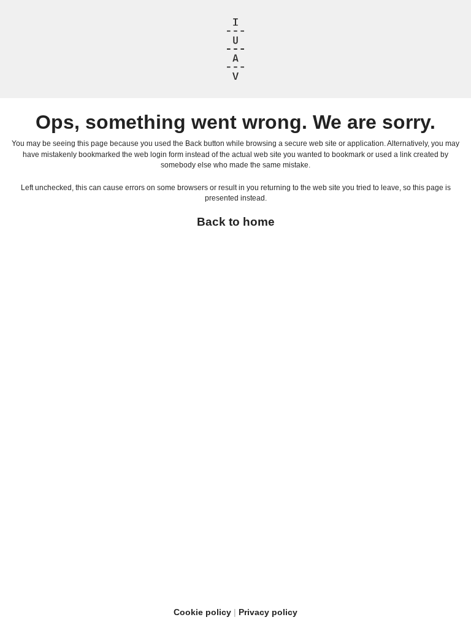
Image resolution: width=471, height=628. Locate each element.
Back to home (236, 221)
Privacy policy (268, 612)
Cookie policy (202, 612)
